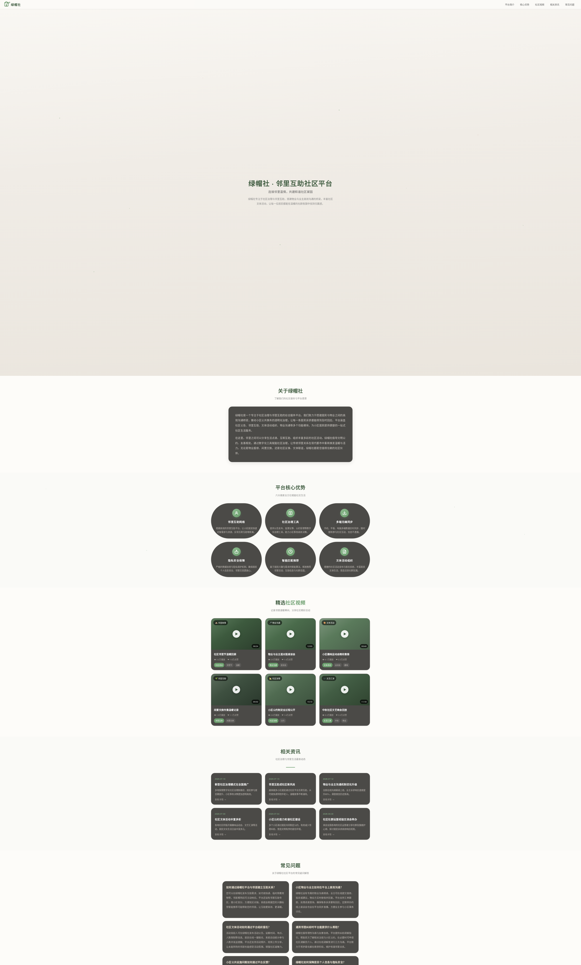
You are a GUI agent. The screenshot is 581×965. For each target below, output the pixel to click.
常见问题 (569, 4)
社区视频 (539, 4)
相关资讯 (554, 4)
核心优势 (524, 4)
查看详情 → (220, 799)
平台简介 (509, 4)
